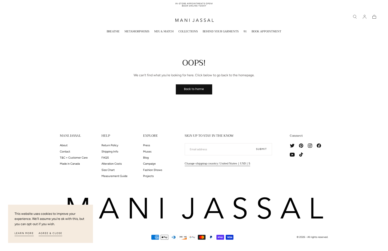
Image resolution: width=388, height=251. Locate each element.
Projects (148, 176)
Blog (146, 157)
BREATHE (113, 32)
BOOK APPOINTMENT (266, 32)
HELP (105, 136)
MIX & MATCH (164, 32)
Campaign (149, 163)
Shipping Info (109, 151)
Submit (261, 149)
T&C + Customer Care (74, 157)
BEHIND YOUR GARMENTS (221, 32)
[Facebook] (318, 145)
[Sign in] (364, 16)
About (63, 145)
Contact (65, 151)
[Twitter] (292, 145)
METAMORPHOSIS (136, 32)
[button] (354, 16)
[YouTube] (292, 154)
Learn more (24, 233)
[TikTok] (301, 154)
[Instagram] (310, 145)
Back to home (194, 89)
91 (245, 32)
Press (146, 145)
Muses (147, 151)
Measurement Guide (114, 176)
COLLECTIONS (188, 32)
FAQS (105, 157)
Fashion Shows (152, 170)
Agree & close (50, 233)
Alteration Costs (111, 163)
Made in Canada (70, 163)
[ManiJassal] (194, 208)
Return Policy (109, 145)
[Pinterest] (301, 145)
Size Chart (108, 170)
